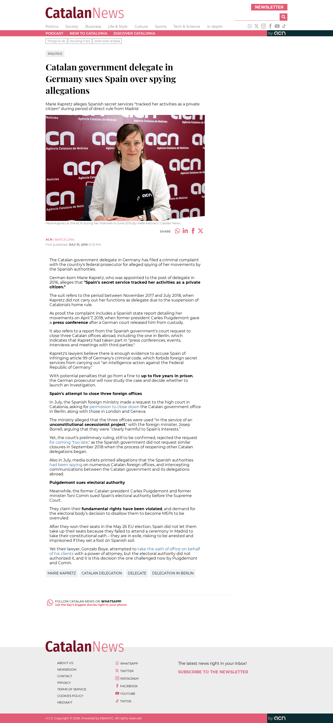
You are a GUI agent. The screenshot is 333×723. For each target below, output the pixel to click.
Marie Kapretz (62, 573)
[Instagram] (263, 26)
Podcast (54, 33)
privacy (64, 683)
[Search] (283, 17)
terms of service (71, 689)
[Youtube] (277, 26)
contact (64, 676)
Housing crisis (80, 41)
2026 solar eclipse (107, 41)
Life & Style (117, 26)
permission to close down (114, 406)
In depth (215, 26)
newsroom (66, 669)
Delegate (137, 573)
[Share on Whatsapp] (177, 231)
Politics (52, 26)
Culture (141, 26)
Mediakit (64, 702)
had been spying (65, 464)
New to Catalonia (89, 33)
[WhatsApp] (249, 26)
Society (71, 26)
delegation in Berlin (173, 573)
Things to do (56, 41)
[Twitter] (256, 26)
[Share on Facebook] (193, 231)
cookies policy (70, 696)
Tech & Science (187, 26)
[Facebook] (270, 26)
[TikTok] (284, 26)
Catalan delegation (102, 573)
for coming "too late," (69, 442)
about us (65, 663)
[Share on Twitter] (201, 231)
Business (93, 26)
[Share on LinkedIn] (185, 231)
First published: (57, 244)
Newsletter (269, 7)
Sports (160, 26)
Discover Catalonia (134, 33)
